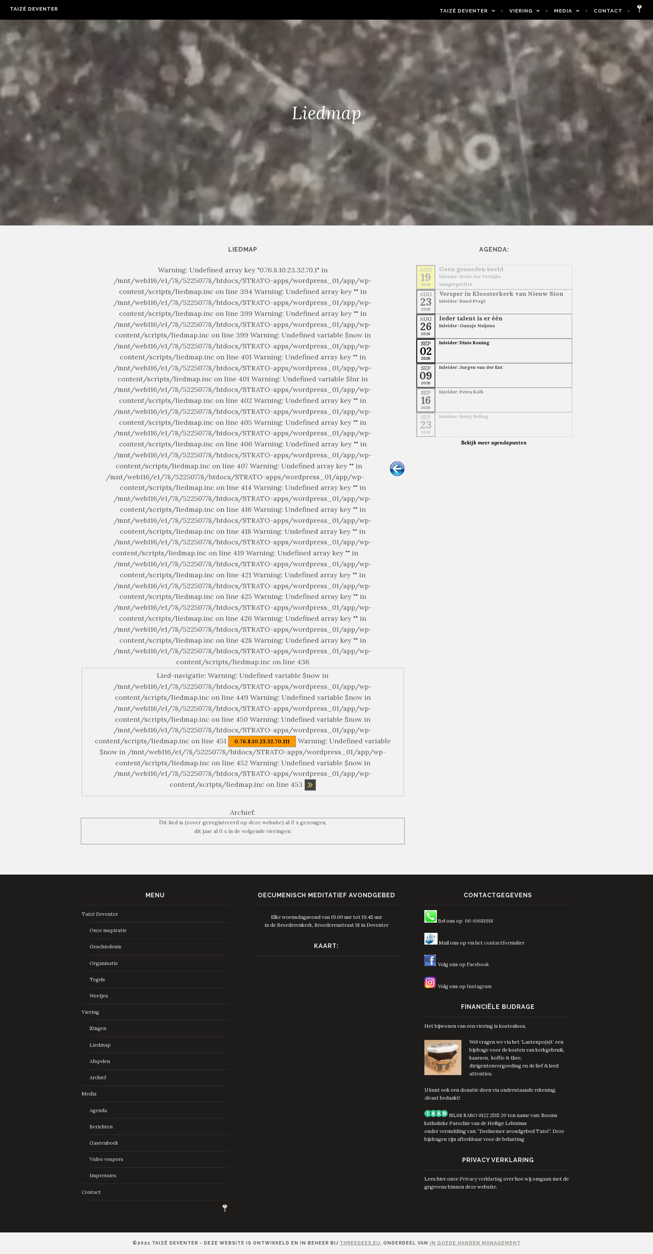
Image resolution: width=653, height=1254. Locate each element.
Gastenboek (104, 1143)
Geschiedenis (105, 946)
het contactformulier (500, 943)
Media (563, 11)
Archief (98, 1077)
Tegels (97, 979)
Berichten (101, 1126)
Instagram (479, 986)
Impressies (103, 1175)
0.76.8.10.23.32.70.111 (262, 741)
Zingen (98, 1028)
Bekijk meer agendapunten (494, 442)
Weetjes (99, 996)
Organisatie (104, 963)
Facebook (478, 964)
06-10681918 (479, 921)
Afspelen (100, 1061)
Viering (520, 11)
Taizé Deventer (34, 9)
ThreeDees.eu (360, 1243)
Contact (608, 11)
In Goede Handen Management (475, 1243)
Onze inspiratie (108, 930)
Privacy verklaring (481, 1179)
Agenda (98, 1110)
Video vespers (106, 1159)
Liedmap (100, 1045)
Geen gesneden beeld (471, 269)
